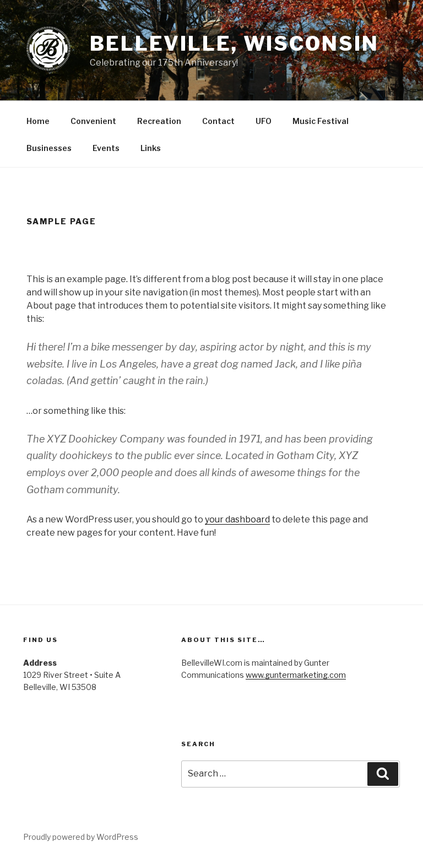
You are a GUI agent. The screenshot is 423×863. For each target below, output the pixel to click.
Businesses (49, 148)
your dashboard (237, 519)
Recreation (159, 121)
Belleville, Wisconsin (234, 43)
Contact (218, 121)
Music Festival (320, 121)
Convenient (93, 121)
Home (38, 121)
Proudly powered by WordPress (80, 837)
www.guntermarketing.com (296, 674)
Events (106, 148)
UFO (264, 121)
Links (150, 148)
